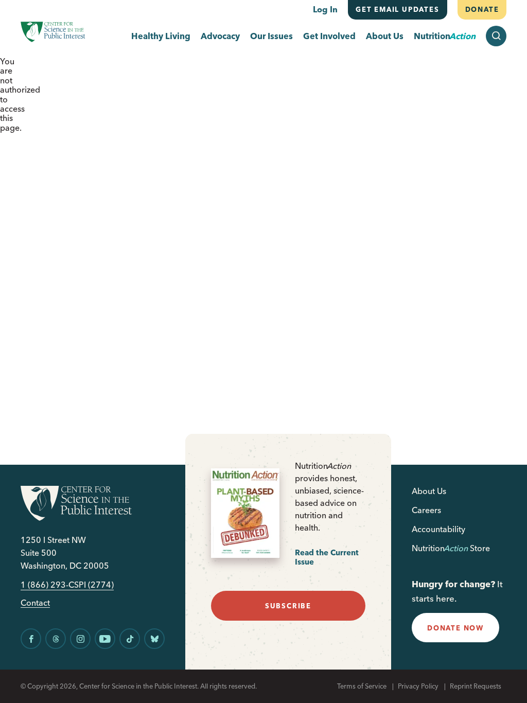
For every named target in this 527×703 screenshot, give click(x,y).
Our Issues (271, 36)
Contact (35, 603)
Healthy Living (160, 36)
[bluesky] (154, 638)
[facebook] (31, 638)
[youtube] (105, 638)
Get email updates (398, 9)
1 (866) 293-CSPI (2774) (67, 585)
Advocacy (220, 36)
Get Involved (329, 36)
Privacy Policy (418, 686)
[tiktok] (129, 638)
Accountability (438, 529)
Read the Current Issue (327, 557)
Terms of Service (362, 686)
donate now (455, 628)
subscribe (288, 606)
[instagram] (80, 638)
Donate (482, 9)
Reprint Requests (475, 686)
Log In (325, 9)
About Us (384, 36)
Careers (426, 510)
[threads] (55, 638)
